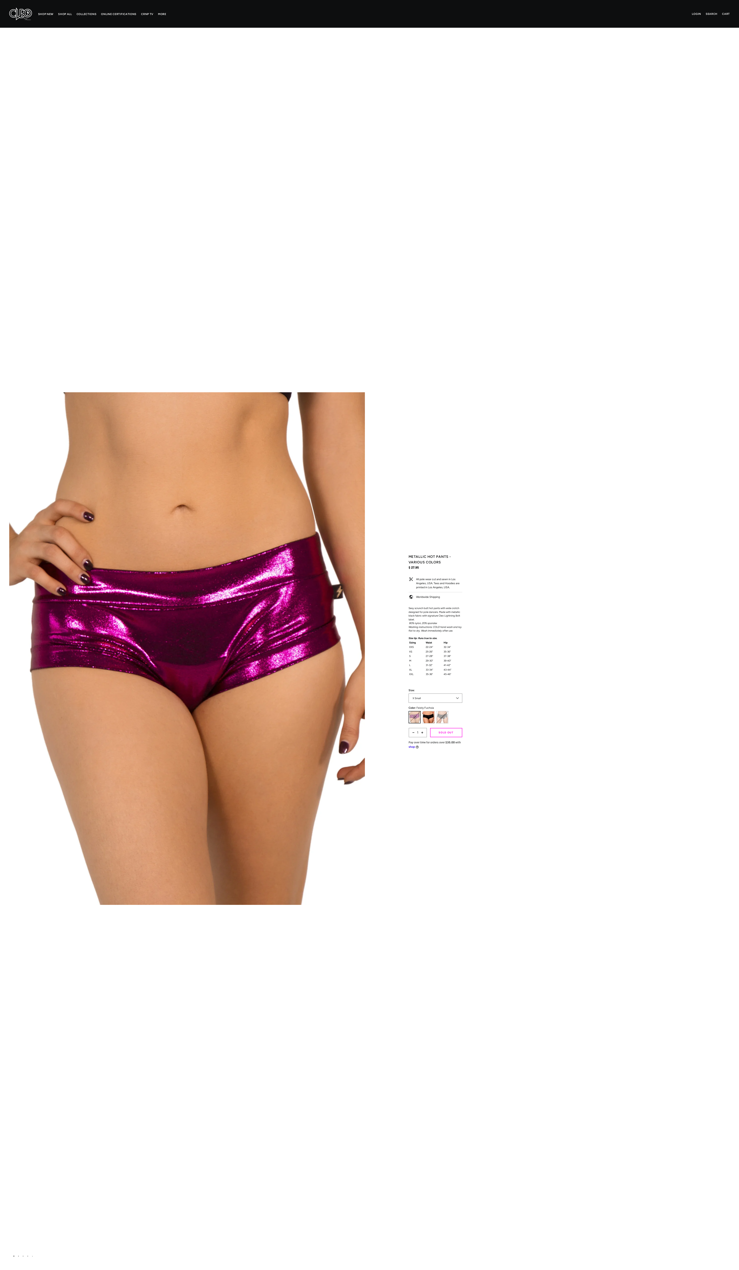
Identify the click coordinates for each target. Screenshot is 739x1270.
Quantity (414, 739)
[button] (360, 41)
